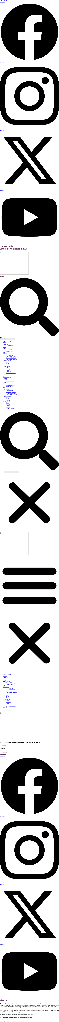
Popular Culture (7, 360)
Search (2, 276)
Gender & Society (10, 349)
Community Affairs (11, 356)
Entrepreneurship (10, 345)
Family (8, 370)
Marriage (8, 369)
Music (7, 363)
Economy (5, 344)
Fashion (8, 364)
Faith (4, 352)
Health (4, 347)
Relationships (6, 366)
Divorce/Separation (11, 373)
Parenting (8, 371)
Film (7, 362)
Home (1, 710)
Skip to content (3, 0)
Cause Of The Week (11, 358)
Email (1, 752)
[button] (29, 441)
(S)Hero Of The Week (11, 359)
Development (9, 355)
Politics (5, 343)
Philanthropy (6, 353)
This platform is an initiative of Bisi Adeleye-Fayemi (16, 1018)
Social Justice (6, 348)
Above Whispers (7, 341)
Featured (5, 374)
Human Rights (9, 351)
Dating (7, 367)
